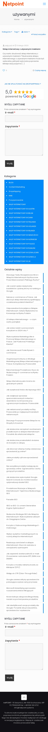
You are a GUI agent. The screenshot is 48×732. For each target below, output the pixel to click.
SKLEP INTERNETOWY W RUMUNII (22, 248)
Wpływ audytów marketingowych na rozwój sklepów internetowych (22, 535)
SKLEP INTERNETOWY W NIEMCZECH (23, 235)
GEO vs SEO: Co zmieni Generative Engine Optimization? (21, 506)
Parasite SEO (11, 499)
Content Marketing (17, 187)
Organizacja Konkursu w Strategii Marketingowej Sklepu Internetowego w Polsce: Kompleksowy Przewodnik (23, 361)
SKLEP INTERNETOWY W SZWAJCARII (24, 252)
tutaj (33, 723)
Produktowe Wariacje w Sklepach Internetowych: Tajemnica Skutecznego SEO (23, 491)
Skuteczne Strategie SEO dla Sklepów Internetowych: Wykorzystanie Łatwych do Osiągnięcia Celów (23, 516)
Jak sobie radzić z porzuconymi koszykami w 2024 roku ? (20, 329)
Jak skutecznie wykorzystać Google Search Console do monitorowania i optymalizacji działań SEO (22, 480)
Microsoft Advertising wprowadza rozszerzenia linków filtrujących (20, 589)
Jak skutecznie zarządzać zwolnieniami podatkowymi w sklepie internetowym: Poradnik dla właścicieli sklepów (23, 431)
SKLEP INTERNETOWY (17, 204)
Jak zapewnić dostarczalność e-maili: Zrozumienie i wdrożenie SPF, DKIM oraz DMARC (23, 556)
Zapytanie (12, 126)
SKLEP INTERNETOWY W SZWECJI (22, 257)
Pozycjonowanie (16, 200)
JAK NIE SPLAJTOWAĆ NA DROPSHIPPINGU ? (22, 84)
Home (16, 19)
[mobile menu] (44, 4)
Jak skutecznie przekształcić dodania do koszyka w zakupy (22, 441)
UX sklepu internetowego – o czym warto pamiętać (21, 320)
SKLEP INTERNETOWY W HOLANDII (22, 226)
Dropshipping (15, 191)
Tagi (16, 32)
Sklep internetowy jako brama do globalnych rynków (20, 382)
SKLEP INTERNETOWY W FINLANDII (22, 222)
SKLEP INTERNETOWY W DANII (21, 217)
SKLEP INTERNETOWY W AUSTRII (22, 209)
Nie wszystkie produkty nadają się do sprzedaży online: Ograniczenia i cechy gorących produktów (23, 468)
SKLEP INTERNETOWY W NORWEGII (23, 239)
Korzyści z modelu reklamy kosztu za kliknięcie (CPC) (22, 566)
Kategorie (6, 32)
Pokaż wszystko (39, 34)
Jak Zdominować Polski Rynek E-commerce (20, 351)
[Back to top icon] (24, 697)
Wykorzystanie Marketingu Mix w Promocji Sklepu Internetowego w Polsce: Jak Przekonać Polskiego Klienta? (21, 340)
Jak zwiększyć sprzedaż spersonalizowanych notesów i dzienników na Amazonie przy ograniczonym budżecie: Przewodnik (22, 400)
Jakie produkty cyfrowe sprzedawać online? (22, 458)
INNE (11, 195)
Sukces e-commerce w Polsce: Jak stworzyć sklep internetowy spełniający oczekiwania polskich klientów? (23, 299)
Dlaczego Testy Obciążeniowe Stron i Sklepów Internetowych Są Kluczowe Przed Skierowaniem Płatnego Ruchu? (22, 277)
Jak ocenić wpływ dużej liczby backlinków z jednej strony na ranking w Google (23, 288)
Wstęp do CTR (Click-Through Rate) (21, 573)
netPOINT (7, 702)
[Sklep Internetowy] (13, 4)
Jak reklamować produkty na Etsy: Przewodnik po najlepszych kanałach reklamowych (22, 412)
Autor (25, 32)
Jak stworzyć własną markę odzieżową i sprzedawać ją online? (23, 450)
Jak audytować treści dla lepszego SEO (23, 389)
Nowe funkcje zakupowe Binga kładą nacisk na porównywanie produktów (22, 597)
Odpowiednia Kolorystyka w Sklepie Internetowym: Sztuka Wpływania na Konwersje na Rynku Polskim (22, 311)
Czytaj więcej (40, 70)
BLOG (11, 182)
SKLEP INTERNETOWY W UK (20, 261)
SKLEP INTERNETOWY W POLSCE (22, 243)
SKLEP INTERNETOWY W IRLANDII (22, 230)
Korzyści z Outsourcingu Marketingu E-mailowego (22, 526)
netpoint (8, 45)
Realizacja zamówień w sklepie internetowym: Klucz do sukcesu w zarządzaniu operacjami (21, 545)
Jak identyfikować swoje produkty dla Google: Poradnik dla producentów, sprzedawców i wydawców (22, 608)
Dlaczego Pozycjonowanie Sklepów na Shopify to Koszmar (23, 421)
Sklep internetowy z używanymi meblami (21, 49)
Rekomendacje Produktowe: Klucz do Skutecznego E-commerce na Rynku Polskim (22, 372)
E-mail (10, 112)
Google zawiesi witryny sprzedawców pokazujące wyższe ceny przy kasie (22, 580)
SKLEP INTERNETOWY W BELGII (21, 213)
